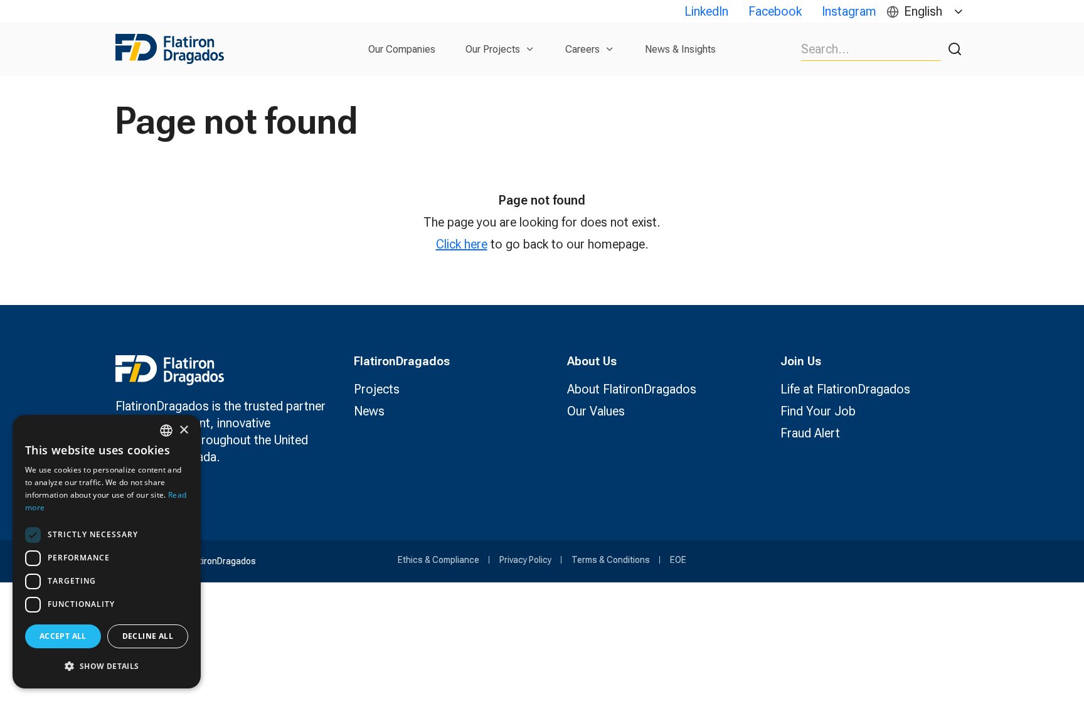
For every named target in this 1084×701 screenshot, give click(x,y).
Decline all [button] (147, 636)
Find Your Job (818, 411)
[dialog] (107, 551)
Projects (377, 389)
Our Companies (401, 49)
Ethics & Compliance (438, 560)
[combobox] (166, 430)
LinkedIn (706, 11)
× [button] (183, 430)
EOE (678, 560)
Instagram (849, 11)
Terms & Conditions (610, 560)
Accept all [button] (63, 636)
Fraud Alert (810, 433)
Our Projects (492, 49)
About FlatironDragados (631, 389)
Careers (582, 49)
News (369, 411)
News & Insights (680, 49)
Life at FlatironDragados (845, 389)
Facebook (775, 11)
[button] (106, 666)
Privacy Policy (525, 560)
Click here (461, 244)
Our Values (596, 411)
